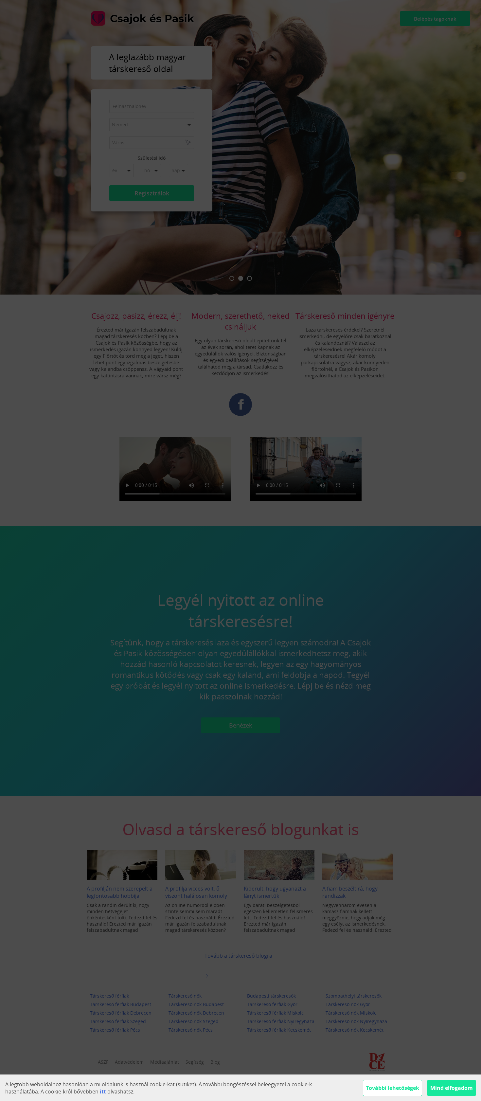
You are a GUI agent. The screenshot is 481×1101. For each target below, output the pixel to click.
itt (103, 1091)
